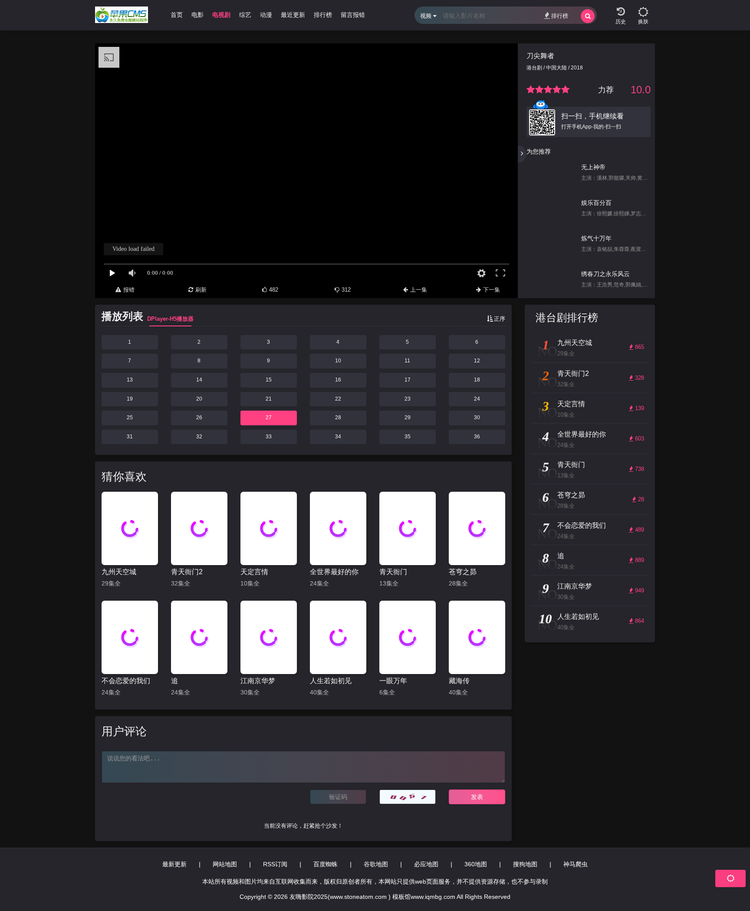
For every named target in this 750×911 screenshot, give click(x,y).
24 (477, 399)
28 (338, 417)
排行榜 (559, 16)
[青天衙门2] (199, 528)
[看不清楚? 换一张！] (407, 796)
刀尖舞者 (540, 55)
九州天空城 (119, 572)
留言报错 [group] (353, 14)
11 (407, 361)
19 (130, 399)
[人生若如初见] (338, 637)
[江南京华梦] (268, 637)
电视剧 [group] (221, 14)
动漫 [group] (266, 14)
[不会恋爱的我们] (130, 637)
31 (130, 437)
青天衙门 (393, 572)
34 (338, 437)
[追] (199, 637)
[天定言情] (268, 528)
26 (199, 417)
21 (269, 399)
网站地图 (225, 864)
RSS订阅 (275, 864)
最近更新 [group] (293, 14)
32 (199, 437)
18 (477, 380)
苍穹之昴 (463, 572)
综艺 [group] (245, 14)
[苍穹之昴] (477, 528)
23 (408, 399)
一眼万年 (393, 680)
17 (408, 380)
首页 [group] (177, 14)
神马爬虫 (575, 864)
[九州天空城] (130, 528)
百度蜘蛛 (325, 864)
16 (338, 380)
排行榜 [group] (323, 14)
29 (408, 417)
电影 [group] (197, 14)
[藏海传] (477, 637)
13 (130, 380)
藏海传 (459, 680)
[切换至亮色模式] (643, 8)
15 (269, 380)
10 (338, 361)
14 (199, 380)
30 (477, 417)
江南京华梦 (257, 680)
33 (269, 437)
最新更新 (174, 864)
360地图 (475, 864)
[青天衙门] (407, 528)
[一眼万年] (407, 637)
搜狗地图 (525, 864)
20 (199, 399)
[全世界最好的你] (338, 528)
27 (269, 417)
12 (477, 361)
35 (408, 437)
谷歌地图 (376, 864)
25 (130, 417)
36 (477, 437)
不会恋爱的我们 (126, 680)
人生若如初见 (331, 680)
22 (338, 399)
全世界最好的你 (334, 572)
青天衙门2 (187, 572)
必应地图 (426, 864)
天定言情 (254, 572)
